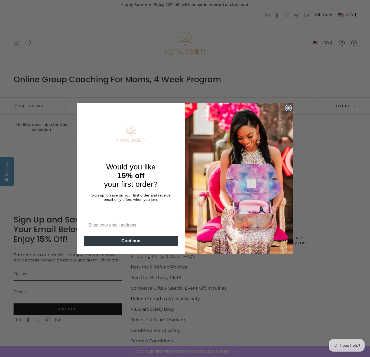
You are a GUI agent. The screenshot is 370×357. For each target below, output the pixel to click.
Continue (130, 240)
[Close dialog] (288, 108)
